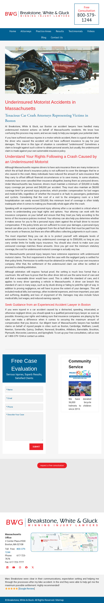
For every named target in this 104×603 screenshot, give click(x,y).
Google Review (26, 588)
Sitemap (59, 600)
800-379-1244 (86, 17)
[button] (7, 567)
